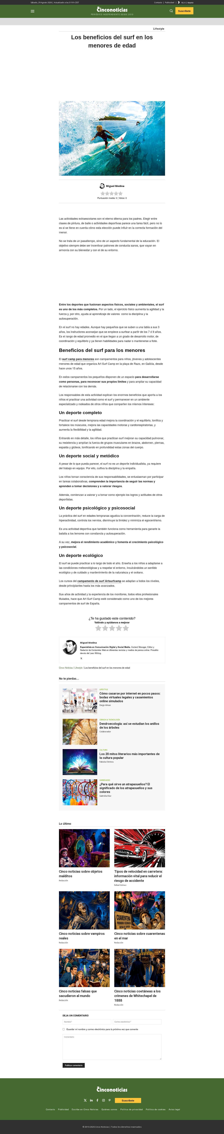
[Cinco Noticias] (112, 1090)
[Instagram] (103, 1100)
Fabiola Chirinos (107, 762)
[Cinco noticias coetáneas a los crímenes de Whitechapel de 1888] (139, 968)
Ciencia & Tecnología (110, 720)
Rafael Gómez (120, 885)
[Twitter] (85, 1100)
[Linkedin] (91, 1100)
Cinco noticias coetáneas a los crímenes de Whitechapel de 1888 (137, 995)
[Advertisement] (194, 99)
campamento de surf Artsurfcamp (99, 581)
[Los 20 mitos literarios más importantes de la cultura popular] (80, 762)
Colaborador (105, 731)
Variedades (105, 780)
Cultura (103, 750)
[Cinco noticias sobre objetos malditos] (84, 848)
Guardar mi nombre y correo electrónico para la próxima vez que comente (102, 1029)
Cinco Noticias (66, 667)
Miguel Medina (115, 186)
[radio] (98, 628)
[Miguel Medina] (102, 186)
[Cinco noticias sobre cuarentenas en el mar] (139, 910)
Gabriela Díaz (105, 796)
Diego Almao (105, 705)
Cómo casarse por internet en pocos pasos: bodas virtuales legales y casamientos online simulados (130, 697)
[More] (137, 208)
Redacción (63, 880)
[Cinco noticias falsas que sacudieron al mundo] (84, 968)
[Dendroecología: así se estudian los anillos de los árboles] (80, 732)
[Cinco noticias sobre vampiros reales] (84, 910)
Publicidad (169, 2)
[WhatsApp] (123, 208)
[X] (109, 208)
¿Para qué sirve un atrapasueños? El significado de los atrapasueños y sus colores (126, 788)
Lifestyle (158, 28)
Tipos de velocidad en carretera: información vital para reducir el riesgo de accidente (138, 876)
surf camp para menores (78, 359)
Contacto (158, 2)
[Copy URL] (130, 208)
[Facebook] (116, 208)
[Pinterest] (109, 1100)
